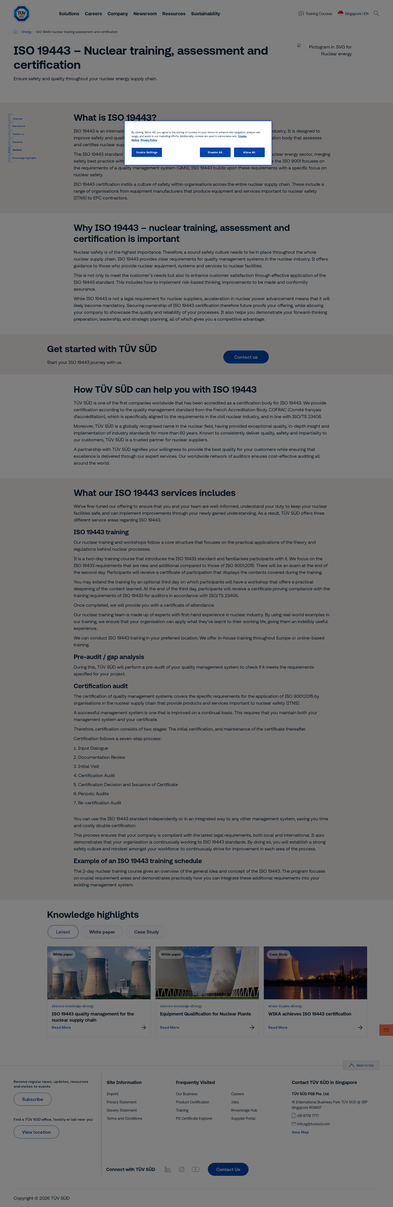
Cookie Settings (147, 152)
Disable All (215, 152)
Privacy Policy (149, 139)
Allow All (249, 152)
